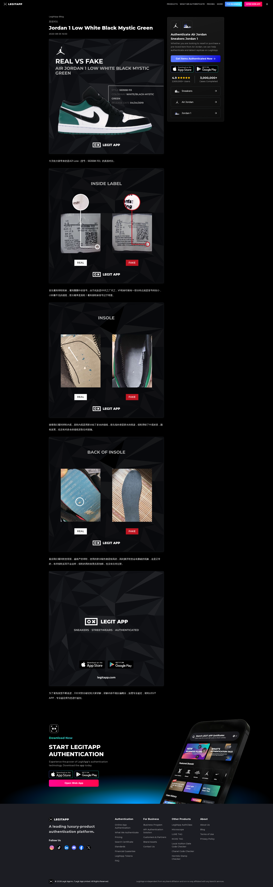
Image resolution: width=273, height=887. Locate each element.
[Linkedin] (66, 847)
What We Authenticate (192, 4)
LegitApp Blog (56, 16)
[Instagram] (52, 847)
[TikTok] (59, 847)
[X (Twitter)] (89, 847)
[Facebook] (81, 847)
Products (172, 4)
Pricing (211, 4)
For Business (233, 4)
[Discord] (74, 847)
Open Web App (253, 4)
